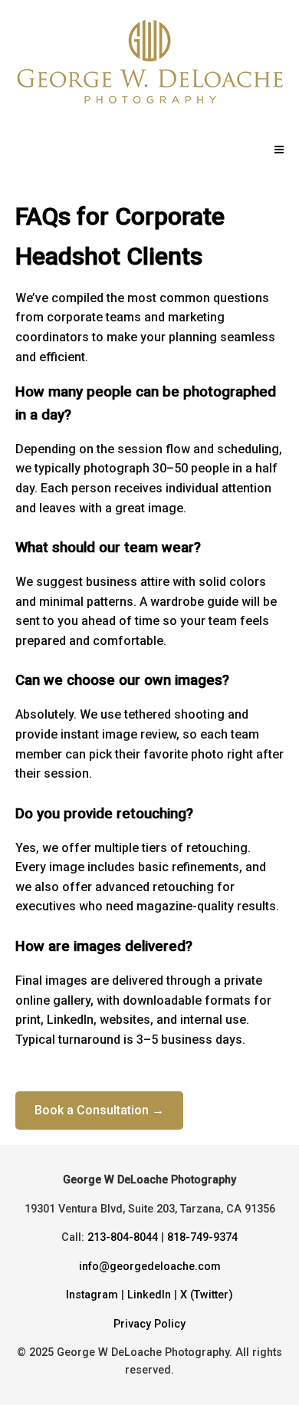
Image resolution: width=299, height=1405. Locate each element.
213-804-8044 (122, 1237)
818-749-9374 (202, 1237)
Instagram (92, 1294)
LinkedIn (149, 1294)
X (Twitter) (206, 1294)
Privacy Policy (149, 1324)
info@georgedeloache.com (150, 1266)
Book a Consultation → (99, 1110)
